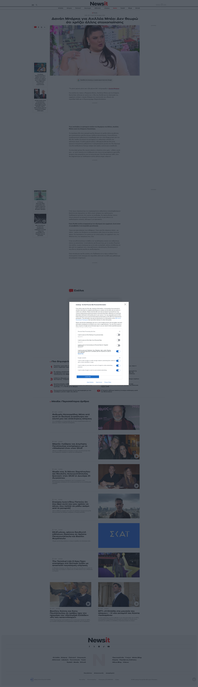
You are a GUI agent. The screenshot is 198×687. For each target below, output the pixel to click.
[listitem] (99, 331)
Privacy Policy (107, 382)
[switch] (118, 335)
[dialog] (99, 343)
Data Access (99, 382)
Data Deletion (90, 382)
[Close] (125, 304)
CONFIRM (88, 376)
